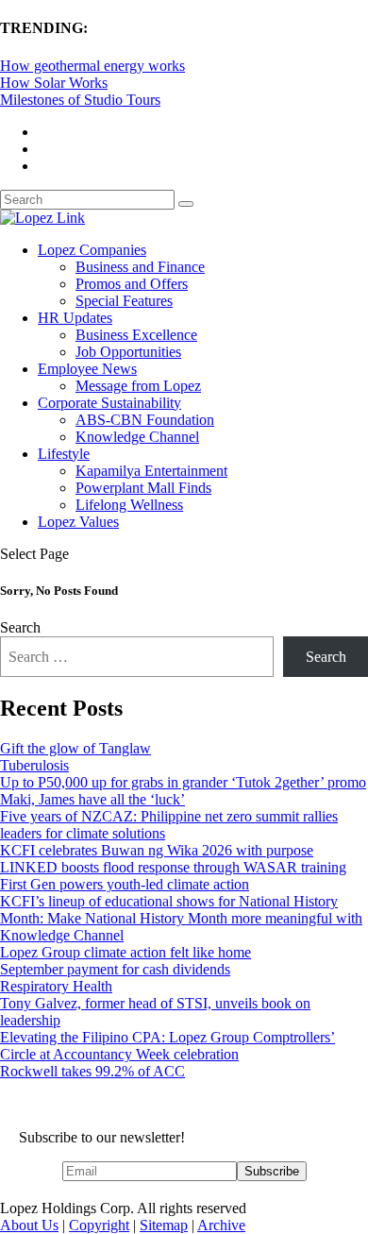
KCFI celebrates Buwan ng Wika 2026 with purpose (156, 850)
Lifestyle (64, 454)
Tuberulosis (34, 765)
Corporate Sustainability (109, 403)
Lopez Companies (92, 250)
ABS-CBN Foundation (144, 420)
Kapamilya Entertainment (151, 471)
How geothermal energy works (92, 66)
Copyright (99, 1225)
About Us (29, 1225)
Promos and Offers (131, 284)
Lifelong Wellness (129, 505)
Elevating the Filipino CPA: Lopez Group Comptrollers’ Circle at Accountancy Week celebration (167, 1045)
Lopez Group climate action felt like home (125, 952)
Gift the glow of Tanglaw (75, 748)
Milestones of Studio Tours (80, 100)
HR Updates (75, 318)
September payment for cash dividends (115, 969)
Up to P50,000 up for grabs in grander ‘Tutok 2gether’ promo (183, 782)
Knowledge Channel (137, 437)
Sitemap (164, 1225)
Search (20, 627)
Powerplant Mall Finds (143, 488)
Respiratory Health (56, 986)
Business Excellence (136, 335)
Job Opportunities (128, 352)
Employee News (87, 369)
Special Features (124, 301)
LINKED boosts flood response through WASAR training (173, 867)
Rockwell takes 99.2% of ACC (92, 1071)
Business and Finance (140, 267)
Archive (221, 1225)
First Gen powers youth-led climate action (124, 884)
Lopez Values (78, 522)
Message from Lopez (138, 386)
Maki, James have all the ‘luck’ (92, 799)
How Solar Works (54, 83)
